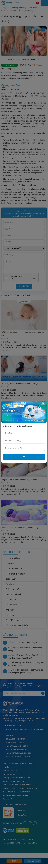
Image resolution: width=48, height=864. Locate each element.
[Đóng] (43, 404)
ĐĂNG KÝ (24, 457)
